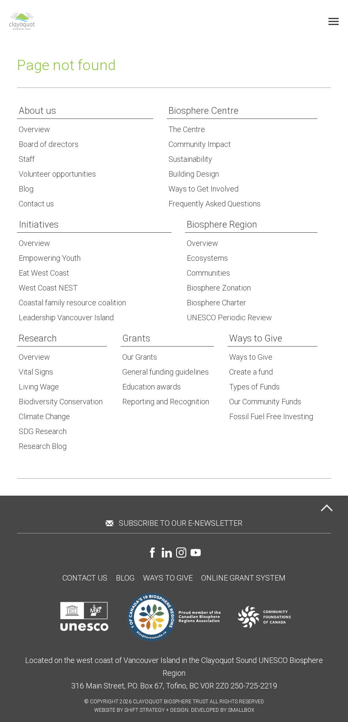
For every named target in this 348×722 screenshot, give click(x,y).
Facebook (152, 552)
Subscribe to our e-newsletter (180, 523)
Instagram (181, 552)
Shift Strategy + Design (156, 710)
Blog (125, 577)
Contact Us (84, 577)
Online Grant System (243, 577)
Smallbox (241, 710)
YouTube (196, 552)
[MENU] (333, 21)
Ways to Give (168, 577)
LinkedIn (167, 552)
